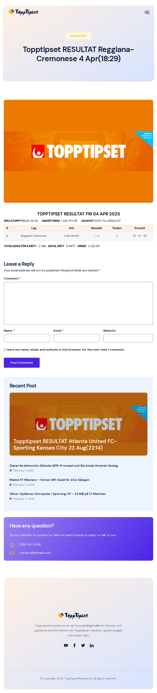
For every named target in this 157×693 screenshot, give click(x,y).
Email (59, 330)
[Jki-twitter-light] (83, 645)
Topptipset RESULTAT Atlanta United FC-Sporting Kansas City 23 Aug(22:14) (65, 444)
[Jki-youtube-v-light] (66, 645)
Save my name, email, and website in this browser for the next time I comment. (66, 349)
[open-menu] (146, 12)
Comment (12, 278)
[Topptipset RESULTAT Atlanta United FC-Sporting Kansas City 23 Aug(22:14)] (78, 424)
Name (9, 330)
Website (109, 330)
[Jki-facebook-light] (74, 645)
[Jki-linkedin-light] (92, 645)
